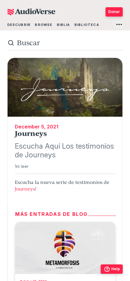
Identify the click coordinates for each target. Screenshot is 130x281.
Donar (114, 11)
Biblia (63, 25)
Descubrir (19, 25)
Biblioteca (86, 25)
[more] (119, 24)
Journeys (25, 189)
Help (115, 269)
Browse (43, 25)
